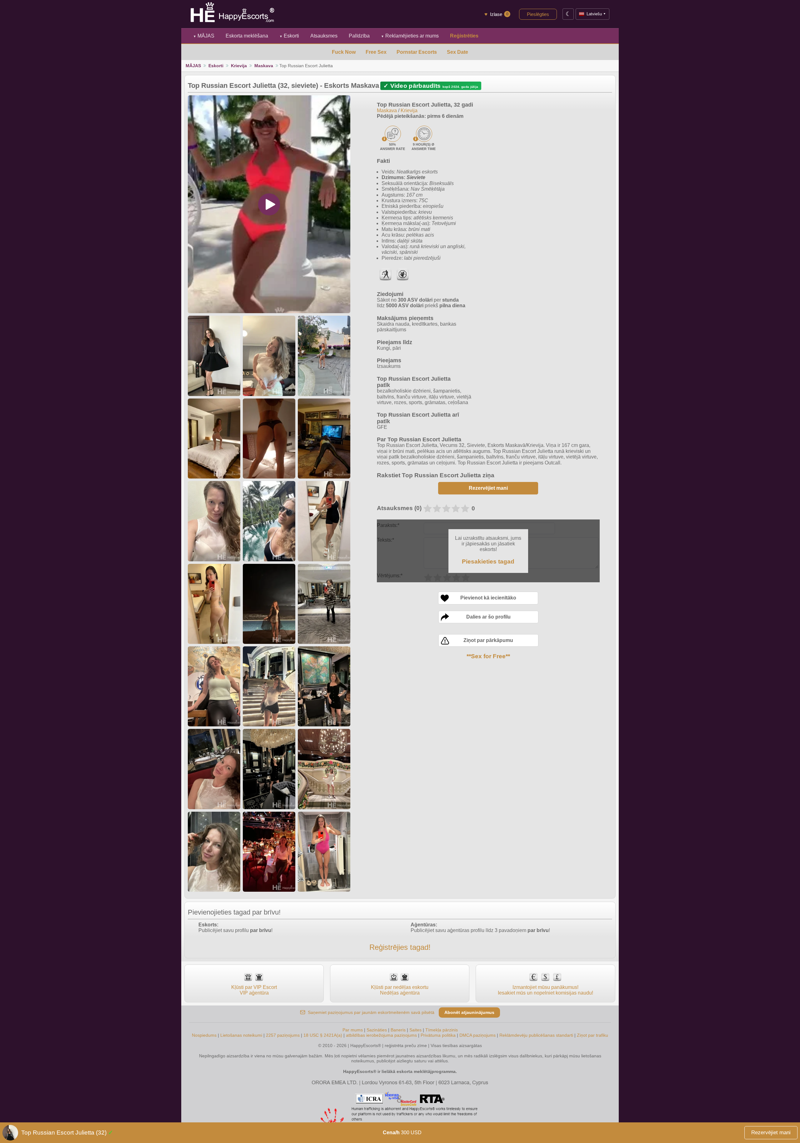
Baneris (398, 1029)
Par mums (352, 1029)
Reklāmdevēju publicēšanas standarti (536, 1035)
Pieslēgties (538, 14)
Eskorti (289, 35)
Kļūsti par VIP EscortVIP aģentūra (254, 990)
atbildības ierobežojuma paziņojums (381, 1035)
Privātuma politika (438, 1035)
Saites (415, 1029)
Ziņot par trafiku (592, 1035)
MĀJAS (203, 35)
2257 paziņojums (283, 1035)
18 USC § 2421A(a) (322, 1035)
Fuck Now (344, 52)
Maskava (263, 65)
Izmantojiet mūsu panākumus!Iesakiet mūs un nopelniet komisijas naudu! (545, 990)
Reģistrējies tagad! (400, 947)
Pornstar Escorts (417, 52)
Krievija (239, 65)
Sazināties (377, 1029)
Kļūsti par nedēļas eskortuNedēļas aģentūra (399, 990)
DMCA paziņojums (477, 1035)
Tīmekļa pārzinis (441, 1029)
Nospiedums (204, 1035)
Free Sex (376, 52)
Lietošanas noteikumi (241, 1035)
